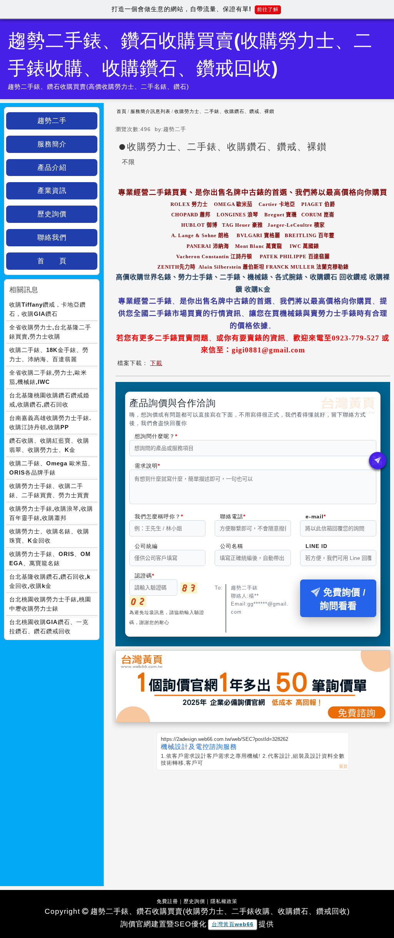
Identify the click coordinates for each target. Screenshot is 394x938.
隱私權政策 (223, 901)
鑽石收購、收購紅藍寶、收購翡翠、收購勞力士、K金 (49, 445)
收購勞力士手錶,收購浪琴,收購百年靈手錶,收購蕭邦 (51, 513)
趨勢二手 (52, 121)
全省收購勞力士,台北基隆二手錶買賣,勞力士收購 (50, 332)
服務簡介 (52, 144)
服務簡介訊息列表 (150, 111)
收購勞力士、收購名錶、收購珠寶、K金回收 (49, 536)
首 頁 (52, 261)
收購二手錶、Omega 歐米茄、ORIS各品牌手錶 (51, 468)
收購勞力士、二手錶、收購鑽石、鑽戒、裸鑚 (224, 111)
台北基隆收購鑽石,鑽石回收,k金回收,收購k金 (49, 581)
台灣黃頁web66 (233, 924)
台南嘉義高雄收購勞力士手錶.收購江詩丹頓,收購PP (50, 422)
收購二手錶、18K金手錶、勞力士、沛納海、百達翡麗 (48, 354)
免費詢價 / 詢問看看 (343, 599)
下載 (156, 363)
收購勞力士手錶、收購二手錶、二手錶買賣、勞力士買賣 (49, 490)
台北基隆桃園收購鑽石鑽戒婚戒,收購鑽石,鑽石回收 (49, 400)
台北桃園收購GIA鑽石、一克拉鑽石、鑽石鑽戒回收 (48, 626)
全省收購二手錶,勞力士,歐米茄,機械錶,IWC (48, 377)
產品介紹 (52, 167)
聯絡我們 (52, 237)
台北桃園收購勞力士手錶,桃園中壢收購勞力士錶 (50, 604)
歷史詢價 (52, 214)
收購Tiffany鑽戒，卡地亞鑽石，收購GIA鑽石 (47, 309)
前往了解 (268, 9)
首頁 (122, 111)
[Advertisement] (252, 828)
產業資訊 (52, 190)
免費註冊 (167, 901)
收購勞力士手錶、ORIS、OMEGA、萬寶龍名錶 (50, 558)
